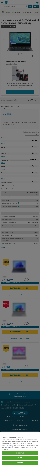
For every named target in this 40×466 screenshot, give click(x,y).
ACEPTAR (20, 463)
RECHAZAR (20, 458)
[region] (20, 449)
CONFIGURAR (20, 453)
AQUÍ (10, 447)
